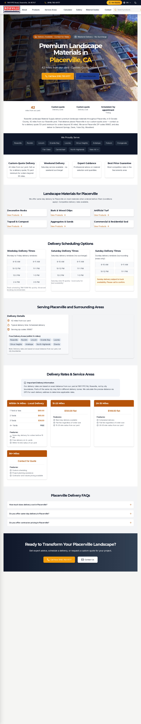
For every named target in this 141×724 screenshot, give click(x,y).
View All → (94, 149)
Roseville (18, 143)
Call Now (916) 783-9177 (59, 76)
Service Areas (51, 10)
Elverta (57, 344)
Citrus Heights (82, 143)
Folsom (109, 143)
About (24, 10)
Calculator (68, 10)
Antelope (97, 143)
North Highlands (77, 149)
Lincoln (41, 143)
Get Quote (115, 3)
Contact (108, 10)
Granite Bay (54, 143)
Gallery (79, 10)
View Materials (89, 76)
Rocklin (30, 143)
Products (36, 10)
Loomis (68, 143)
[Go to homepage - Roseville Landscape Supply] (12, 10)
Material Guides (92, 10)
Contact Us (89, 560)
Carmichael (60, 149)
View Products (13, 215)
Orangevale (122, 143)
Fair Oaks (47, 149)
